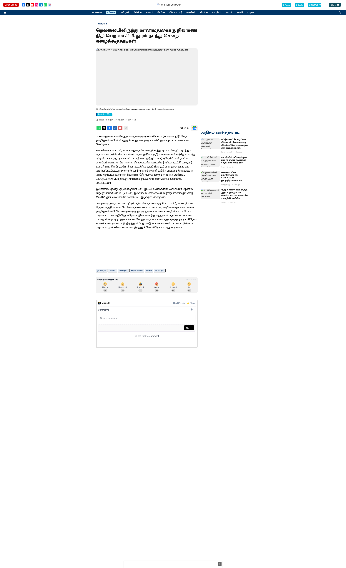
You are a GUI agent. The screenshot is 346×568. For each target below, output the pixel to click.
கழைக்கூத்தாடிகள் (136, 271)
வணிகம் (190, 12)
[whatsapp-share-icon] (99, 129)
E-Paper (286, 5)
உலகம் (149, 12)
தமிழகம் (125, 12)
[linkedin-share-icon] (115, 129)
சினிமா (161, 12)
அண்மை (97, 12)
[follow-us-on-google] (194, 128)
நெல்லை (113, 271)
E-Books (299, 5)
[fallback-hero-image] (210, 143)
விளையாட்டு (175, 12)
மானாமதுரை (123, 271)
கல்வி (240, 12)
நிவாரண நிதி (101, 271)
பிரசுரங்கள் (315, 5)
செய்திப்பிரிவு (104, 114)
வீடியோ (204, 12)
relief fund (149, 271)
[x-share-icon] (104, 129)
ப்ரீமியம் (111, 12)
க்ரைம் (228, 12)
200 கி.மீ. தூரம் (159, 271)
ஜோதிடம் (216, 12)
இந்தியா (138, 12)
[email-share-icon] (120, 129)
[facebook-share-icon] (109, 129)
